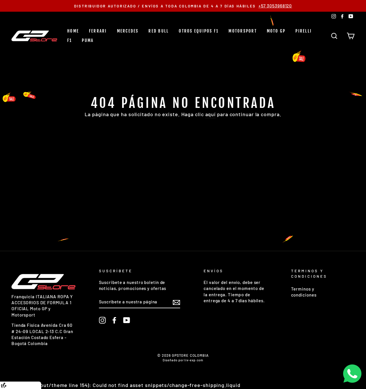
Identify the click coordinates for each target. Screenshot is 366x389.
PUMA (88, 40)
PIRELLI (303, 31)
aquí (210, 114)
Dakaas (32, 385)
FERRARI (98, 31)
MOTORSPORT (242, 31)
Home (73, 31)
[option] (183, 6)
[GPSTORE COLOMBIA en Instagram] (102, 320)
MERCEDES (128, 31)
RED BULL (158, 31)
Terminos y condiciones (304, 291)
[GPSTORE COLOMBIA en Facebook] (114, 320)
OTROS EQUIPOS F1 (198, 31)
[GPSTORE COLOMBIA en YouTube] (126, 320)
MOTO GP (276, 31)
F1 (69, 40)
